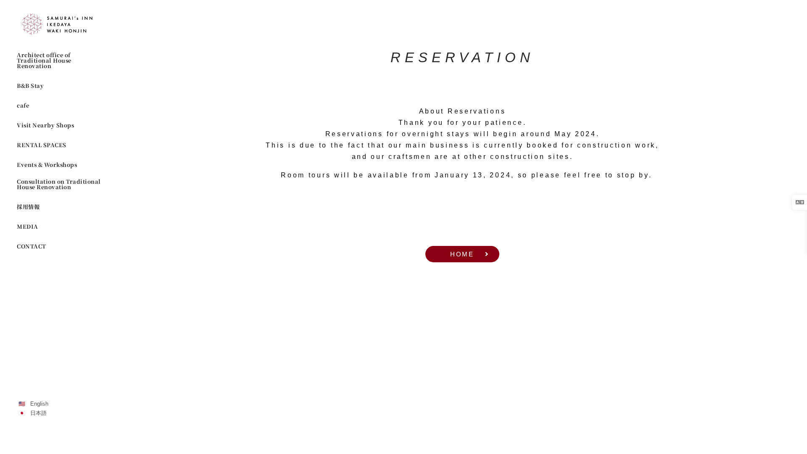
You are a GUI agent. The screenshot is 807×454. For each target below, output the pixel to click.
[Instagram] (22, 435)
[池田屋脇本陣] (59, 24)
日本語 (38, 413)
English (39, 404)
